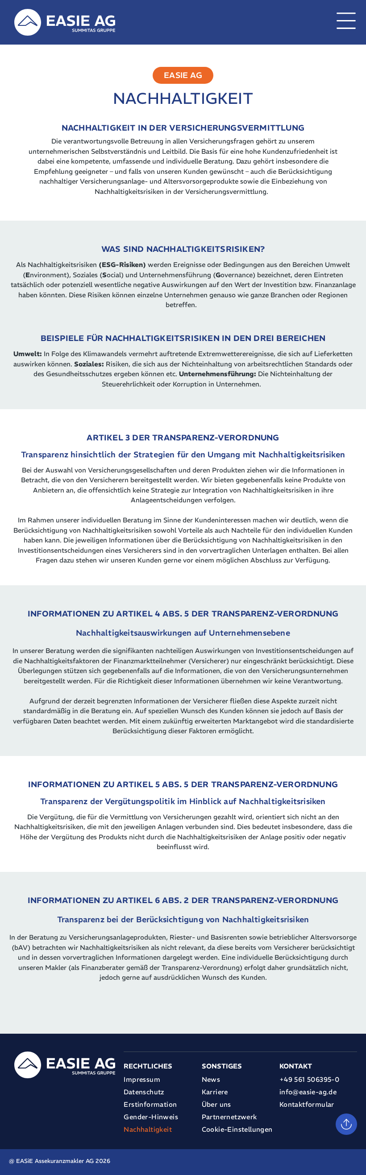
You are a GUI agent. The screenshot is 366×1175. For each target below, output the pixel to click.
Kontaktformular (306, 1104)
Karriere (215, 1092)
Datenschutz (144, 1092)
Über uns (216, 1104)
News (211, 1079)
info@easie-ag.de (308, 1092)
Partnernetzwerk (229, 1117)
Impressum (142, 1079)
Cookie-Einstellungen (237, 1129)
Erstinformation (150, 1104)
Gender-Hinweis (151, 1117)
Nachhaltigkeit (148, 1129)
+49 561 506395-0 (309, 1079)
